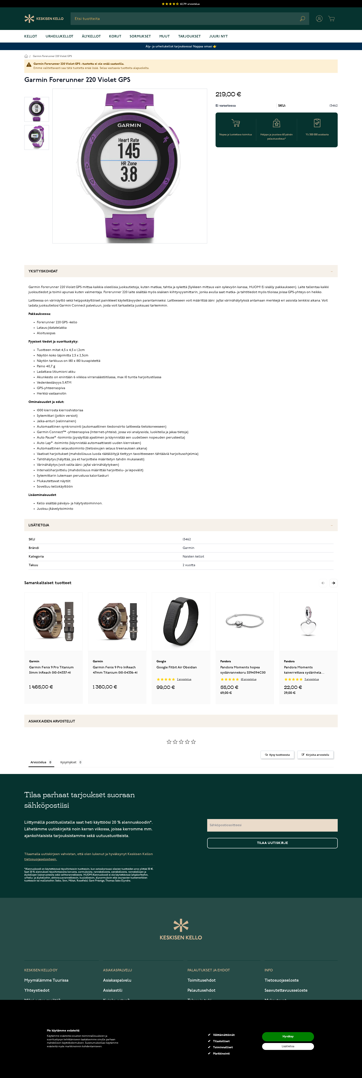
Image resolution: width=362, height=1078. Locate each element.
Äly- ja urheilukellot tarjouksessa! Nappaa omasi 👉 (181, 46)
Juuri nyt (218, 36)
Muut (164, 36)
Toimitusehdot (201, 980)
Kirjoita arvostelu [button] (317, 755)
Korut (115, 36)
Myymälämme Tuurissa (46, 980)
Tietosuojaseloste (282, 980)
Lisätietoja (38, 525)
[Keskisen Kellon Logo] (44, 18)
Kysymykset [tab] (68, 762)
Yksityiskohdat (43, 271)
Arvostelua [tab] (38, 762)
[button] (333, 583)
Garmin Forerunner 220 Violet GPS (52, 56)
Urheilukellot (60, 36)
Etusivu (26, 56)
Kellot (30, 36)
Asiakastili (112, 990)
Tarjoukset (189, 36)
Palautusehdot (201, 990)
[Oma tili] (319, 18)
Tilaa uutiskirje (272, 843)
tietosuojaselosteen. (40, 859)
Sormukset (140, 36)
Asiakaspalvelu (117, 980)
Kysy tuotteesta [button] (279, 755)
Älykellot (91, 36)
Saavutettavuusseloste (286, 990)
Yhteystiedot (36, 990)
